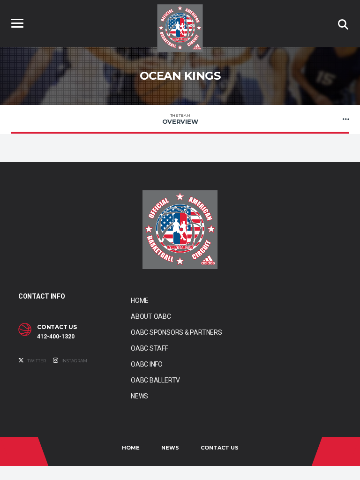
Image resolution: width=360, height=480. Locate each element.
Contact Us (220, 447)
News (139, 396)
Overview (180, 119)
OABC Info (147, 364)
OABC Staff (149, 348)
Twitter (36, 360)
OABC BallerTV (155, 380)
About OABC (151, 316)
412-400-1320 (56, 336)
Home (140, 300)
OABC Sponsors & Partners (176, 332)
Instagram (73, 360)
